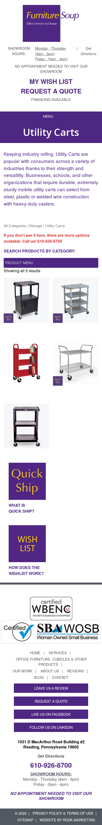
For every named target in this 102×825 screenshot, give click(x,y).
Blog (39, 677)
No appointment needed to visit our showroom (51, 68)
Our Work (22, 670)
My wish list (51, 81)
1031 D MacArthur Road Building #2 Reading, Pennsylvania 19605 (51, 744)
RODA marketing (79, 819)
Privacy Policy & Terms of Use (63, 813)
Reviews (75, 670)
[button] (48, 116)
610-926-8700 (49, 241)
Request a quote (51, 90)
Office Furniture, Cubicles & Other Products (51, 661)
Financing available (51, 99)
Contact (60, 677)
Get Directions (88, 51)
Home (35, 652)
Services (58, 652)
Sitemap (25, 819)
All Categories (15, 225)
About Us (50, 670)
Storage (35, 225)
